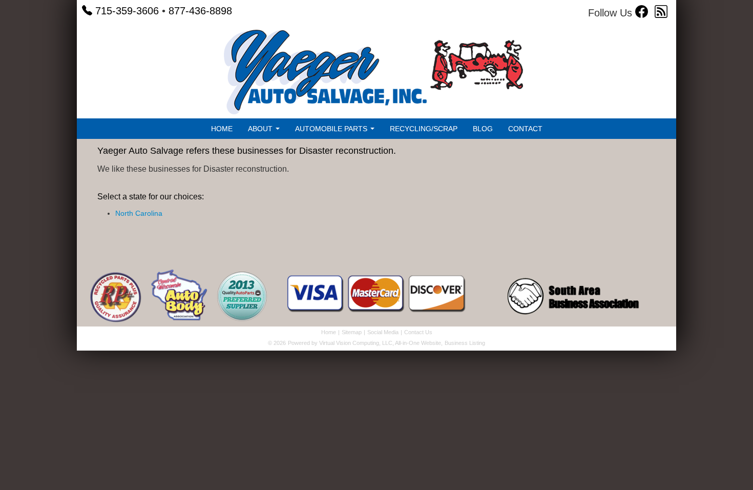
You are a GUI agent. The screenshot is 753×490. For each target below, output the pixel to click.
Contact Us (418, 332)
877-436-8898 (200, 10)
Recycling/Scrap (423, 129)
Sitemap (352, 332)
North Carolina (138, 213)
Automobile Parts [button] (332, 129)
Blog (483, 129)
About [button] (261, 129)
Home (222, 129)
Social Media (383, 332)
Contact (525, 129)
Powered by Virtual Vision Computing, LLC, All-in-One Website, (365, 343)
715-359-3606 (127, 10)
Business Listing (465, 343)
